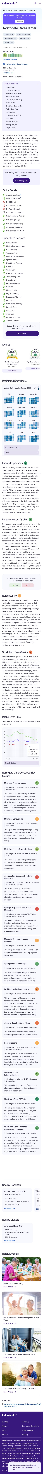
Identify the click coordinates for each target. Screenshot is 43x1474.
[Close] (39, 1467)
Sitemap (25, 1434)
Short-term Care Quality (14, 106)
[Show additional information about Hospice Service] (19, 219)
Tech (4, 1430)
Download (20, 21)
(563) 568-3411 (9, 1209)
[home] (9, 3)
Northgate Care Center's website (17, 64)
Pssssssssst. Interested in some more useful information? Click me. (24, 1467)
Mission (5, 1426)
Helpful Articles (11, 128)
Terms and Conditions (30, 1426)
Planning (25, 1422)
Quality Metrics (11, 112)
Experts (5, 1434)
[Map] (21, 1169)
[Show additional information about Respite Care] (22, 223)
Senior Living (12, 10)
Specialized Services (13, 90)
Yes (16, 585)
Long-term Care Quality (14, 100)
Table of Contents (11, 84)
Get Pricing (19, 181)
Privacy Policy (27, 1430)
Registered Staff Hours (14, 93)
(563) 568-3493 (8, 73)
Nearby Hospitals (12, 121)
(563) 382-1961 (9, 1241)
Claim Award (12, 371)
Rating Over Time (12, 109)
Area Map (9, 118)
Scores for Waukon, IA (13, 115)
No (29, 585)
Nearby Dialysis (11, 125)
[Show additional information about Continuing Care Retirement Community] (15, 202)
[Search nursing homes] (35, 3)
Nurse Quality (10, 103)
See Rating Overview (10, 59)
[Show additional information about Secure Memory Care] (24, 216)
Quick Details (10, 87)
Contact (5, 1422)
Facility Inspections (12, 96)
